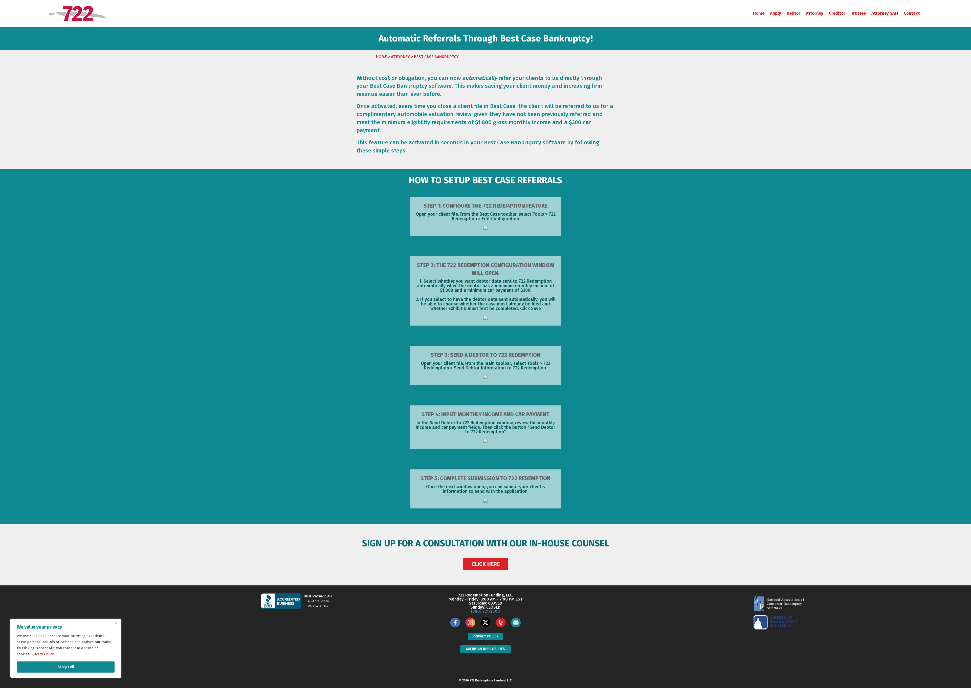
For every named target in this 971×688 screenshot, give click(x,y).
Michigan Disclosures (485, 649)
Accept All (66, 667)
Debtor (793, 13)
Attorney (814, 13)
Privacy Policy (42, 654)
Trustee (858, 13)
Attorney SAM (884, 13)
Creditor (837, 13)
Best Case (382, 85)
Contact (912, 13)
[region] (65, 648)
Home (758, 13)
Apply (775, 13)
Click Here (486, 564)
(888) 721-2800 (485, 611)
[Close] (116, 623)
